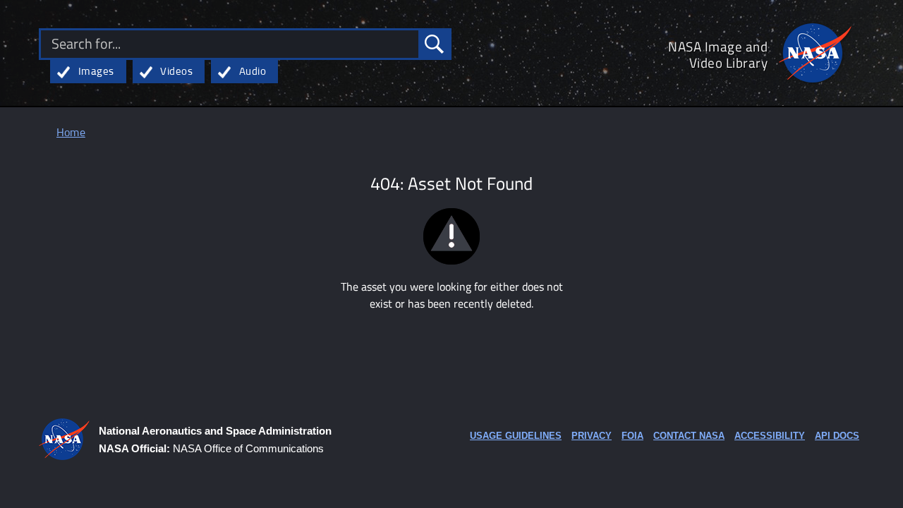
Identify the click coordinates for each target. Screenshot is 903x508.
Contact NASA (689, 435)
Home (70, 133)
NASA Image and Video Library (718, 54)
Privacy (591, 435)
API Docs (837, 435)
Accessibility (769, 435)
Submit (433, 44)
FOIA (632, 435)
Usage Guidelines (516, 435)
